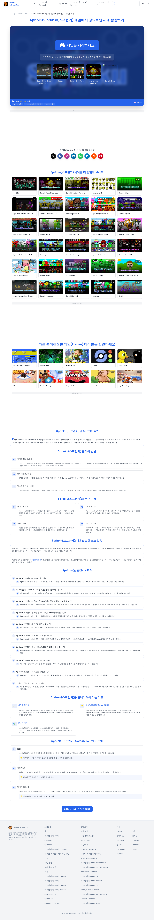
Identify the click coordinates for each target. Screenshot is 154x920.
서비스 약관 (85, 840)
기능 (46, 858)
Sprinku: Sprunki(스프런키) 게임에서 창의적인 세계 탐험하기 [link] (52, 14)
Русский (120, 854)
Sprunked (63, 3)
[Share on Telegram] (87, 156)
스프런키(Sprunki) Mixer (90, 903)
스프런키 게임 (103, 3)
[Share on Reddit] (94, 156)
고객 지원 (84, 831)
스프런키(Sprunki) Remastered (93, 863)
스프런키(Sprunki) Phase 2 (55, 885)
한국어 (119, 845)
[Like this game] (135, 102)
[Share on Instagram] (67, 156)
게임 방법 (48, 863)
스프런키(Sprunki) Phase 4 (55, 876)
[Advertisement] (77, 127)
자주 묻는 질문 (50, 867)
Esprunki (48, 840)
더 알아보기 (85, 845)
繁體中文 (120, 836)
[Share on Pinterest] (100, 156)
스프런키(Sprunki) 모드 (54, 881)
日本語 (134, 836)
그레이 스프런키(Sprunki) (91, 854)
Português (121, 849)
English (119, 831)
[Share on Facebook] (60, 156)
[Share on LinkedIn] (73, 156)
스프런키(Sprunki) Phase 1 (91, 881)
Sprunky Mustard (88, 899)
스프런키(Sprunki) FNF (90, 876)
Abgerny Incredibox (89, 858)
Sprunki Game (23, 14)
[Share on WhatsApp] (80, 156)
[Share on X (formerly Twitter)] (53, 156)
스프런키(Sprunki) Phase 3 (55, 890)
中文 (134, 831)
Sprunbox (49, 899)
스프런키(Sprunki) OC (89, 885)
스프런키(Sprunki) (42, 3)
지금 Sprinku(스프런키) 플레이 (77, 809)
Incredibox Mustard (89, 872)
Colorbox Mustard (88, 849)
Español (135, 845)
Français (135, 840)
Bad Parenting (50, 894)
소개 (46, 872)
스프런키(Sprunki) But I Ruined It (94, 894)
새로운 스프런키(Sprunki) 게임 (57, 854)
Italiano (135, 849)
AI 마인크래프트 (35, 560)
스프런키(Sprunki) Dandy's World (94, 867)
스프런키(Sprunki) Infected (78, 3)
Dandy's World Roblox (90, 890)
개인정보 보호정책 (88, 836)
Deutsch (120, 840)
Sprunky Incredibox (52, 903)
